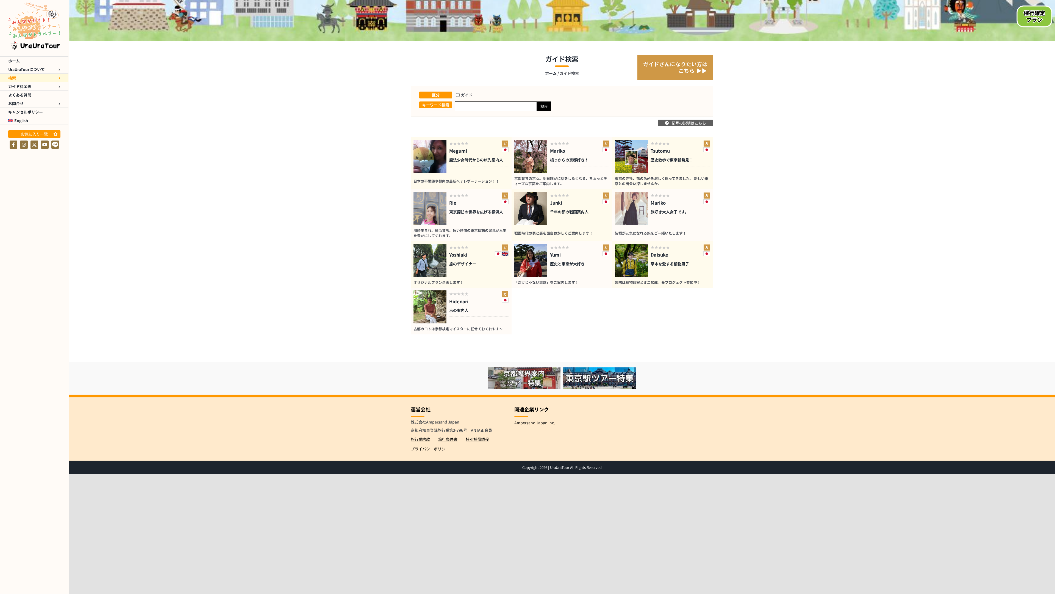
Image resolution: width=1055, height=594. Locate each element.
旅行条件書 (447, 439)
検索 (544, 106)
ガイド (467, 95)
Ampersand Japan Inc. (534, 422)
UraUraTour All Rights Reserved (576, 467)
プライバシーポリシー (430, 449)
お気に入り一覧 (34, 134)
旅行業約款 (420, 439)
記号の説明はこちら (688, 123)
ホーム (551, 73)
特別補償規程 (477, 439)
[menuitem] (34, 120)
